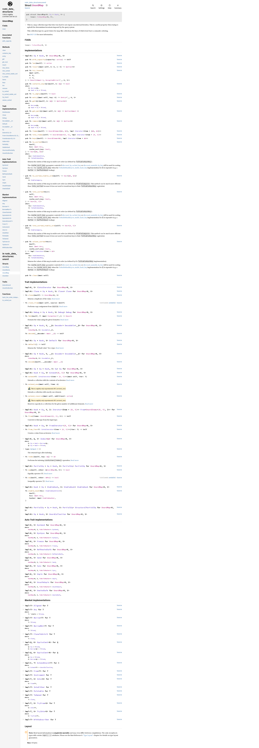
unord (44, 2)
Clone (36, 291)
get (33, 101)
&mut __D (51, 333)
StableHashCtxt (38, 156)
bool (68, 84)
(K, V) (67, 135)
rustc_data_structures (33, 2)
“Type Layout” (88, 735)
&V (65, 101)
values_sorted (39, 242)
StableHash (52, 487)
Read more (56, 299)
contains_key (38, 84)
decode (31, 333)
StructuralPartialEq (85, 507)
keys (34, 138)
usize (59, 59)
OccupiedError (52, 80)
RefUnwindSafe (44, 549)
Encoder (59, 354)
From (82, 409)
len (33, 63)
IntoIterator (44, 287)
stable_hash (33, 491)
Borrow (33, 88)
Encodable (70, 354)
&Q (60, 84)
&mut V (40, 80)
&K (62, 131)
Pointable (39, 691)
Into (39, 679)
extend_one (33, 384)
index (30, 457)
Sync (39, 566)
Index (43, 439)
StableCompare (36, 180)
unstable (112, 303)
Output (33, 449)
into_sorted (38, 192)
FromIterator (56, 425)
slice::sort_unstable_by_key (93, 165)
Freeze (40, 541)
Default (53, 340)
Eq (50, 14)
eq (29, 470)
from (30, 416)
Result (33, 80)
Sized (43, 90)
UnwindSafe (42, 590)
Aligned (37, 605)
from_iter (32, 429)
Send (39, 558)
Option (69, 67)
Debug (36, 312)
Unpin (40, 574)
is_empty (36, 94)
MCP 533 (33, 34)
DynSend (41, 525)
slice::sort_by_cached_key (71, 165)
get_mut (35, 111)
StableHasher (48, 498)
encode (31, 362)
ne (29, 478)
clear (34, 275)
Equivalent (42, 642)
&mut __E (58, 362)
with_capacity (39, 59)
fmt (29, 316)
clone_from (33, 303)
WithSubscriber (41, 719)
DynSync (41, 533)
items (34, 131)
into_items (37, 135)
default (31, 344)
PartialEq (39, 466)
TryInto (41, 711)
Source (27, 8)
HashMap (31, 529)
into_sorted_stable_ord (43, 226)
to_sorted (36, 142)
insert (35, 67)
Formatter (52, 316)
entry (34, 97)
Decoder (59, 325)
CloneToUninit (41, 634)
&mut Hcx (38, 147)
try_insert (37, 70)
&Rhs (48, 478)
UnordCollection (57, 514)
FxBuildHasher (44, 529)
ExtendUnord (43, 663)
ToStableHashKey (37, 158)
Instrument (39, 675)
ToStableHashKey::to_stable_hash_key (73, 168)
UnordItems (54, 131)
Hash (57, 14)
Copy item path (46, 5)
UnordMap (53, 56)
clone (30, 295)
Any (35, 609)
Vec (31, 152)
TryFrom (41, 703)
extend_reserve (35, 396)
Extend (52, 373)
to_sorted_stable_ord (42, 176)
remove (35, 121)
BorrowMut (39, 626)
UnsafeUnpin (43, 582)
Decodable (70, 325)
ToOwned (37, 695)
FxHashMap (41, 17)
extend (31, 377)
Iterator (79, 131)
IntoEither (39, 687)
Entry (63, 97)
